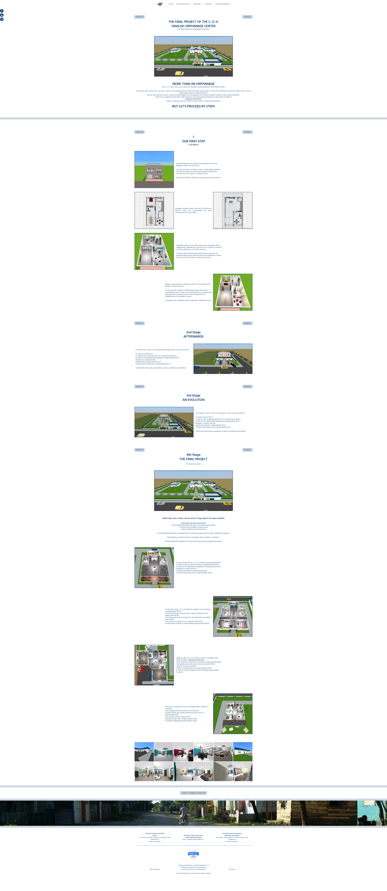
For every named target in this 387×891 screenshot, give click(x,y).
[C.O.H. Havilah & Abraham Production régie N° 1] (203, 751)
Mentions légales (206, 873)
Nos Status (232, 869)
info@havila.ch (232, 839)
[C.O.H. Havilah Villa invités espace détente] (223, 771)
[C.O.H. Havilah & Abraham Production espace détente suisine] (183, 751)
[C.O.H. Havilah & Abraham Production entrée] (144, 751)
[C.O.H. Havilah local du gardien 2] (164, 771)
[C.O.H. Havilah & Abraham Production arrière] (242, 751)
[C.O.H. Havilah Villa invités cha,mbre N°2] (242, 771)
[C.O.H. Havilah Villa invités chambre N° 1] (203, 771)
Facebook (151, 841)
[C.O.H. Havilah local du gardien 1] (144, 771)
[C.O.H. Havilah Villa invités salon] (183, 771)
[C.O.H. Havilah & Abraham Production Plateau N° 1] (223, 751)
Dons (151, 869)
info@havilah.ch (155, 839)
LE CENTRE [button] (208, 4)
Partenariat (157, 869)
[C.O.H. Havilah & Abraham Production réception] (164, 751)
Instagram (158, 841)
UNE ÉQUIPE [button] (197, 4)
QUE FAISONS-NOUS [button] (182, 4)
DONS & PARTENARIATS (222, 4)
